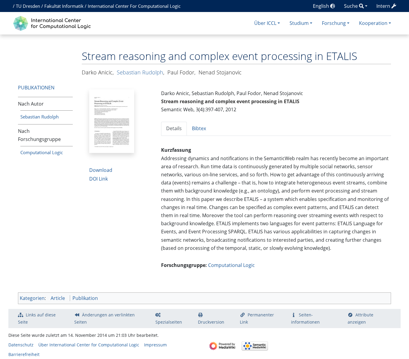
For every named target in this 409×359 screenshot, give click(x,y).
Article (58, 298)
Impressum (155, 345)
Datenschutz (21, 345)
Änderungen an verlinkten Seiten (104, 318)
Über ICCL (265, 23)
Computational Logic (41, 152)
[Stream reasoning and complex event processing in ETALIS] (111, 120)
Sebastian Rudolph (39, 117)
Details (174, 128)
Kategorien (32, 298)
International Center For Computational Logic (134, 6)
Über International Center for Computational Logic (88, 345)
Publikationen (36, 87)
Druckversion (211, 322)
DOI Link (98, 178)
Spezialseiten (168, 322)
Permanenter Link (257, 318)
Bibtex (199, 128)
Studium (299, 23)
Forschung (334, 23)
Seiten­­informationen (305, 318)
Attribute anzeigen (360, 318)
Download (100, 170)
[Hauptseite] (53, 23)
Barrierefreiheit (24, 354)
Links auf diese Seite (37, 318)
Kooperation (373, 23)
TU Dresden (28, 6)
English (321, 6)
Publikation (85, 298)
